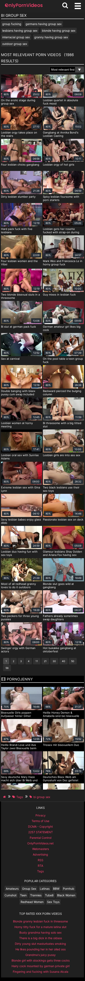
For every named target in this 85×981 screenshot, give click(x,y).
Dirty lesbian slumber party (18, 196)
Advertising (40, 854)
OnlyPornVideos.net (40, 843)
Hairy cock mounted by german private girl (41, 966)
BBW (56, 888)
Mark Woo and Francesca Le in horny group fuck (62, 262)
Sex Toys (53, 902)
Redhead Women (32, 902)
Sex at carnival (10, 358)
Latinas (45, 888)
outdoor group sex (14, 44)
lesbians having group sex (20, 30)
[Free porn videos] (23, 8)
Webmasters (40, 849)
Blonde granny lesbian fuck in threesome (40, 921)
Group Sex (29, 888)
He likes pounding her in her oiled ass (40, 949)
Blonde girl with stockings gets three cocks (41, 960)
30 (54, 661)
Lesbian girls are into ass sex (61, 455)
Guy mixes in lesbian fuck (59, 294)
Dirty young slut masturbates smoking (40, 943)
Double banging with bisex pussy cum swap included (18, 392)
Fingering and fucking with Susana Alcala (40, 971)
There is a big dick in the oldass (40, 938)
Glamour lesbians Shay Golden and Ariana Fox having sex (62, 553)
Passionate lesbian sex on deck (63, 519)
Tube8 (49, 895)
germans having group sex (44, 24)
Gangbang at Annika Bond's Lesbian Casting (60, 134)
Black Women (66, 895)
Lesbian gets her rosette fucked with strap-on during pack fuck (61, 232)
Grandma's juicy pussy (40, 955)
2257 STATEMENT (40, 832)
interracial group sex (16, 37)
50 (72, 661)
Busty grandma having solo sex (40, 932)
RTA (40, 865)
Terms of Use (40, 821)
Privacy (40, 815)
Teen (23, 895)
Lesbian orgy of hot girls (58, 164)
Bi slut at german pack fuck (18, 326)
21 (45, 661)
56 (7, 668)
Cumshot (11, 895)
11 (36, 661)
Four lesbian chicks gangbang (20, 164)
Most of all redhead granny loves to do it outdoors (18, 585)
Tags (40, 871)
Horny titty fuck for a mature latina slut (40, 927)
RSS (40, 860)
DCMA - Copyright (40, 826)
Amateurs (12, 888)
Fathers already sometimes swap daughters (60, 617)
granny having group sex (51, 37)
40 (63, 661)
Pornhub (68, 888)
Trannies (35, 895)
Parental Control (40, 837)
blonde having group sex (59, 30)
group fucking (11, 24)
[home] (5, 797)
